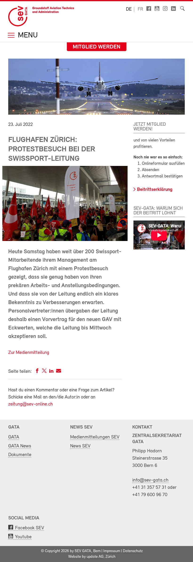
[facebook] (37, 371)
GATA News (19, 446)
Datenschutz (133, 551)
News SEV (80, 446)
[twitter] (44, 371)
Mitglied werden (97, 47)
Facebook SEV (29, 528)
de (129, 9)
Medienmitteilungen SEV (94, 437)
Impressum (111, 551)
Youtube (23, 536)
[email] (58, 371)
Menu (27, 35)
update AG (95, 557)
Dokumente (19, 454)
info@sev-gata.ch (150, 480)
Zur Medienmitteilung (28, 352)
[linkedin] (51, 371)
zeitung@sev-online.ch (30, 404)
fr (140, 9)
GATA (13, 437)
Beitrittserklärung (155, 189)
